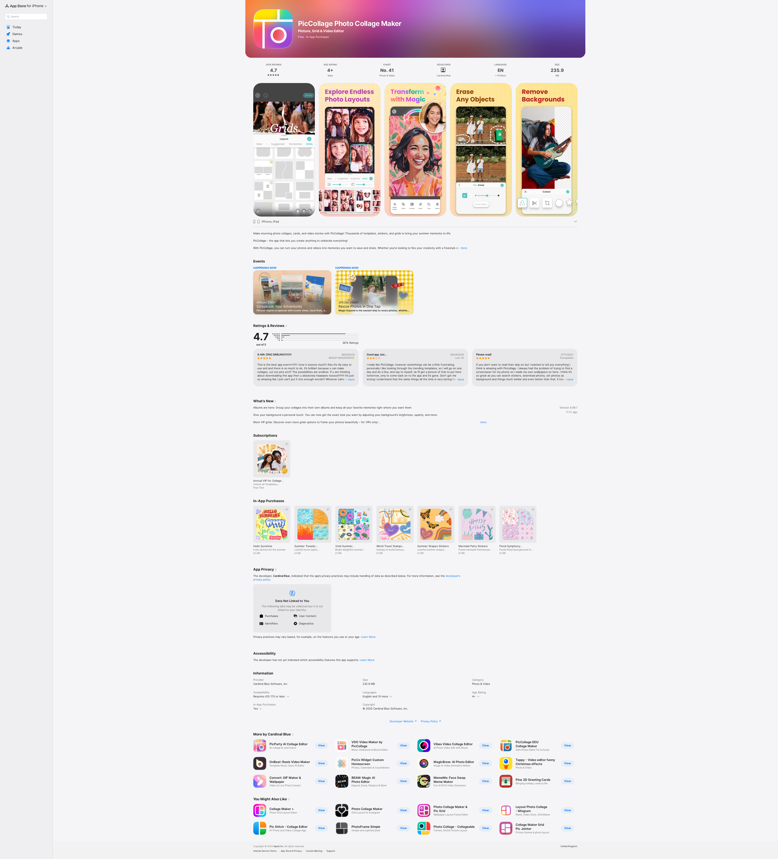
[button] (26, 27)
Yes (255, 708)
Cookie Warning (314, 851)
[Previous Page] (249, 149)
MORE (351, 379)
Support (331, 851)
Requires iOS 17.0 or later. (269, 696)
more (464, 248)
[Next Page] (581, 149)
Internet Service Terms (265, 851)
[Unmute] (303, 211)
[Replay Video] (258, 211)
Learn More (368, 636)
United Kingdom (569, 846)
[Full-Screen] (310, 211)
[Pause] (297, 211)
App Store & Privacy (291, 851)
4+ (474, 696)
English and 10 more (375, 696)
